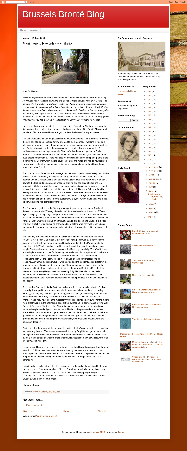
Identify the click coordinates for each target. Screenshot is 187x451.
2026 (149, 91)
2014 (149, 139)
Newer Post (28, 411)
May (151, 204)
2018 (149, 123)
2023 (149, 103)
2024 (149, 99)
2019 (149, 119)
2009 (149, 159)
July (151, 187)
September (154, 179)
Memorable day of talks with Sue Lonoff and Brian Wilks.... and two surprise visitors (147, 344)
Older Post (103, 411)
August (152, 183)
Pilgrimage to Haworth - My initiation (155, 196)
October (153, 175)
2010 (149, 155)
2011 (149, 151)
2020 (149, 115)
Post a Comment (34, 405)
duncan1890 (99, 432)
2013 (149, 143)
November (154, 171)
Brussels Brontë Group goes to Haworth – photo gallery (146, 291)
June (151, 191)
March (152, 212)
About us (34, 30)
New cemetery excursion (143, 275)
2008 (149, 163)
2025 (149, 95)
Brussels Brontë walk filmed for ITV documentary (146, 305)
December (154, 167)
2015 (149, 135)
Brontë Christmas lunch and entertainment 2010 (145, 232)
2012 (149, 147)
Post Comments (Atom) (46, 416)
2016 (149, 131)
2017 (149, 127)
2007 (149, 217)
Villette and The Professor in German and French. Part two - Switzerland (146, 359)
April (151, 208)
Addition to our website (142, 245)
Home (23, 30)
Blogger (120, 432)
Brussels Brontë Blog (63, 14)
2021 (149, 111)
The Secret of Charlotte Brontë (146, 319)
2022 (149, 107)
